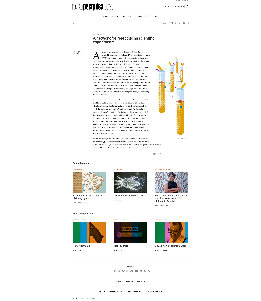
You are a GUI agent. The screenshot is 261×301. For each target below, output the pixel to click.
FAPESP (102, 292)
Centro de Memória (154, 292)
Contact (141, 282)
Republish (164, 23)
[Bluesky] (123, 271)
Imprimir (73, 23)
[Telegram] (131, 271)
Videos (155, 16)
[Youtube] (136, 271)
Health (147, 16)
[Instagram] (118, 271)
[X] (114, 271)
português (185, 0)
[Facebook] (111, 271)
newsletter (167, 6)
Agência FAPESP (115, 292)
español (178, 0)
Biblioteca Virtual (134, 292)
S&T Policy (115, 16)
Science (105, 16)
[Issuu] (148, 271)
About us (129, 282)
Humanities (138, 16)
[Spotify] (140, 271)
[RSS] (144, 271)
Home (118, 282)
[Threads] (127, 271)
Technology (126, 16)
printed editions (179, 6)
